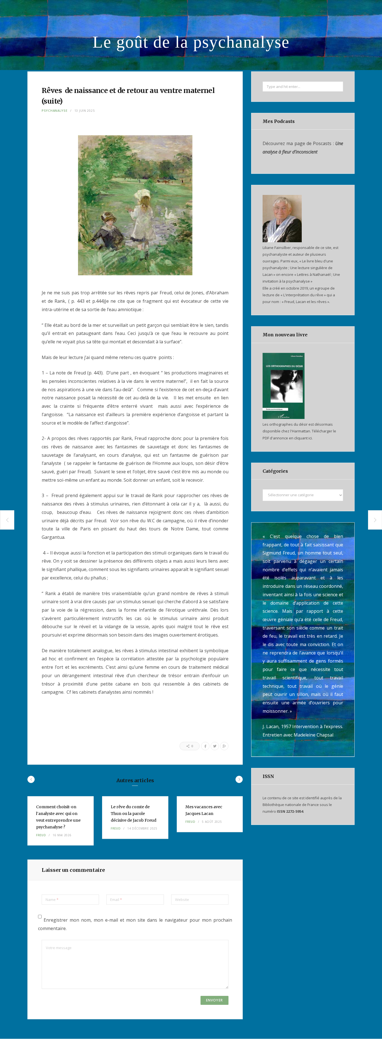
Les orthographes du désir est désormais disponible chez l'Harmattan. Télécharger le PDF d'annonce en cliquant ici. (299, 431)
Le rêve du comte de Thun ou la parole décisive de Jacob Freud (133, 813)
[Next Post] (375, 520)
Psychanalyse (55, 110)
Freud (41, 835)
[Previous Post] (7, 520)
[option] (60, 820)
